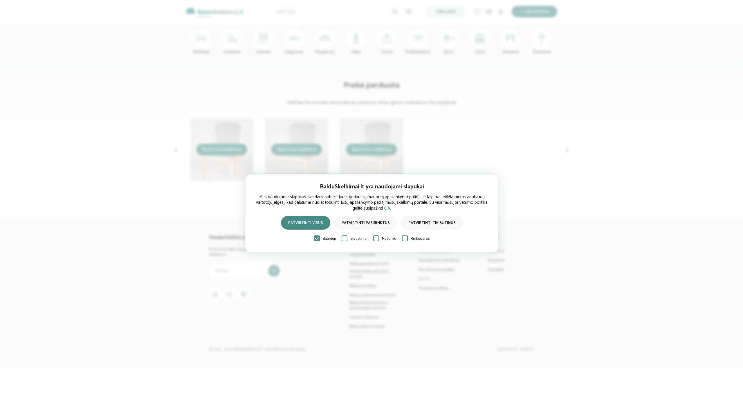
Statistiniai (358, 238)
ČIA (387, 208)
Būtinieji (329, 238)
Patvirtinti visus (305, 223)
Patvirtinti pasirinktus (366, 223)
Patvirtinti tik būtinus (432, 223)
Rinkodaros (420, 238)
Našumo (389, 238)
